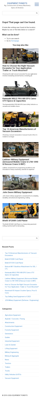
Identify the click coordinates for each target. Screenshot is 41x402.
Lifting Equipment (11, 348)
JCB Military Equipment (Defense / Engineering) (22, 300)
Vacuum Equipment (12, 378)
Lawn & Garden (10, 345)
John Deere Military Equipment (17, 192)
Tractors (8, 363)
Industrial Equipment (12, 341)
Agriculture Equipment (13, 315)
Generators (9, 334)
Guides (7, 337)
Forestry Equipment (12, 330)
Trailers (7, 367)
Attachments (9, 323)
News (7, 360)
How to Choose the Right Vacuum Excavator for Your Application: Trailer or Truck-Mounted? (19, 68)
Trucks (7, 371)
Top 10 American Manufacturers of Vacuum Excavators (19, 130)
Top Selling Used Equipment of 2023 (18, 297)
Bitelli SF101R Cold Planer (14, 263)
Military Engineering (12, 352)
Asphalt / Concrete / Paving (15, 319)
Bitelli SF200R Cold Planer (15, 220)
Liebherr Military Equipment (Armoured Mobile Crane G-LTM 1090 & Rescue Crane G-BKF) (20, 161)
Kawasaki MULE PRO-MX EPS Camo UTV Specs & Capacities (19, 99)
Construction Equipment (13, 326)
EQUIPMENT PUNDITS (17, 3)
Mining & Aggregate (12, 356)
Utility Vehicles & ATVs (13, 374)
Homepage (15, 41)
